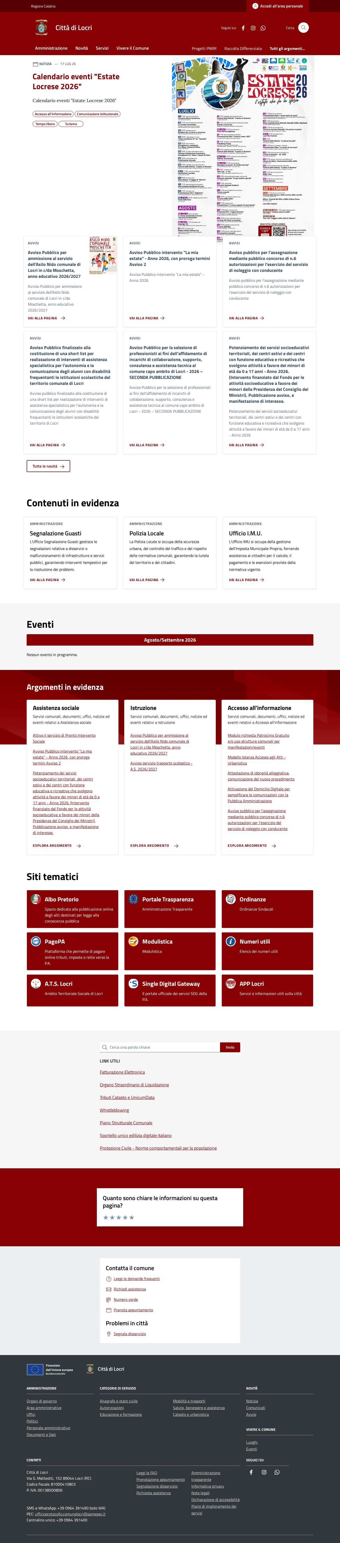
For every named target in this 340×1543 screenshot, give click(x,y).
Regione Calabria (43, 6)
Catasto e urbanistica (191, 1414)
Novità (81, 48)
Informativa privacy (207, 1486)
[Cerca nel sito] (303, 27)
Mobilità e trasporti (189, 1401)
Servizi (102, 48)
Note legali (200, 1493)
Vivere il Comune (132, 48)
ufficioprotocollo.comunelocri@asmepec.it (70, 1514)
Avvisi (251, 1414)
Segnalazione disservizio (156, 1486)
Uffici (31, 1414)
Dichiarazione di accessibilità (215, 1500)
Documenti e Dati (41, 1434)
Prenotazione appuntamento (160, 1479)
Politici (32, 1421)
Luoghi (252, 1442)
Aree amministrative (44, 1408)
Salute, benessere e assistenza (199, 1408)
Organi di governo (42, 1401)
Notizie (252, 1401)
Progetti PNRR (204, 48)
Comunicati (255, 1408)
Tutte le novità (45, 466)
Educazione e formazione (121, 1414)
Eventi (251, 1449)
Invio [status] (230, 1047)
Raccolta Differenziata (243, 48)
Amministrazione (51, 48)
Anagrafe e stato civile (119, 1401)
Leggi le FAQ (146, 1473)
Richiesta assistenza (153, 1493)
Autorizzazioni (112, 1408)
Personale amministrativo (48, 1428)
